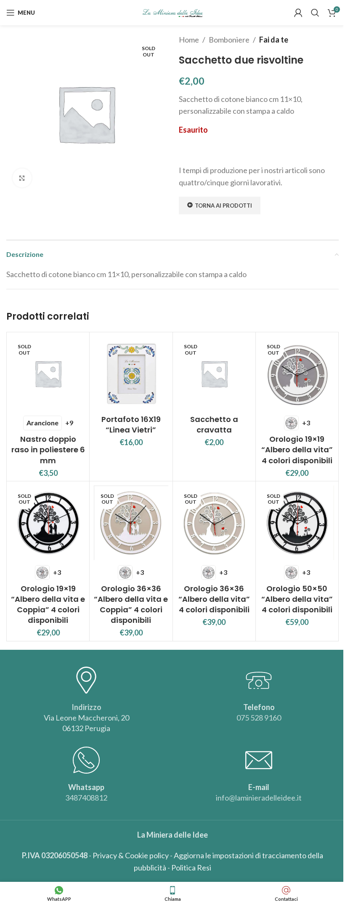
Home (189, 39)
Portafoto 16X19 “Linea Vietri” (131, 424)
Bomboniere (229, 39)
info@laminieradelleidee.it (259, 797)
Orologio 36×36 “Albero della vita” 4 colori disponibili (214, 599)
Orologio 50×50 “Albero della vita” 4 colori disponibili (297, 599)
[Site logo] (172, 11)
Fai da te (273, 39)
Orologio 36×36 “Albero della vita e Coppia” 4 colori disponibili (131, 604)
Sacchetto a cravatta (214, 424)
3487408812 (86, 797)
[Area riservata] (298, 12)
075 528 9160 (258, 717)
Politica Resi (191, 867)
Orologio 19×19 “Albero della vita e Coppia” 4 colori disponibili (48, 604)
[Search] (315, 12)
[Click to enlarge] (22, 177)
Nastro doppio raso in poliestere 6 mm (48, 449)
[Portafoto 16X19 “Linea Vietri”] (131, 373)
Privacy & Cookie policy (131, 855)
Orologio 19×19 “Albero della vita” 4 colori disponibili (297, 449)
